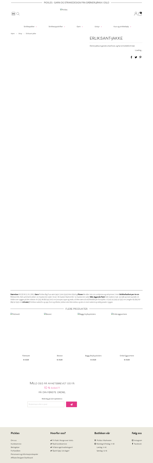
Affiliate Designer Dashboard (22, 457)
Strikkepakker (29, 26)
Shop (20, 33)
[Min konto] (136, 14)
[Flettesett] (26, 333)
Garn (79, 26)
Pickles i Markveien (104, 440)
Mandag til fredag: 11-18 (105, 444)
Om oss (14, 440)
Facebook (138, 444)
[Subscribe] (71, 404)
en (13, 13)
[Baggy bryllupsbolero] (93, 333)
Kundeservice (16, 443)
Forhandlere (15, 450)
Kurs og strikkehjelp (121, 26)
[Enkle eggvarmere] (127, 333)
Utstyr (97, 26)
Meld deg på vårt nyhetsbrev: (52, 399)
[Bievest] (59, 333)
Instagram (138, 440)
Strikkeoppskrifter (56, 26)
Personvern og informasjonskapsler (24, 454)
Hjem (13, 33)
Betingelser (15, 447)
